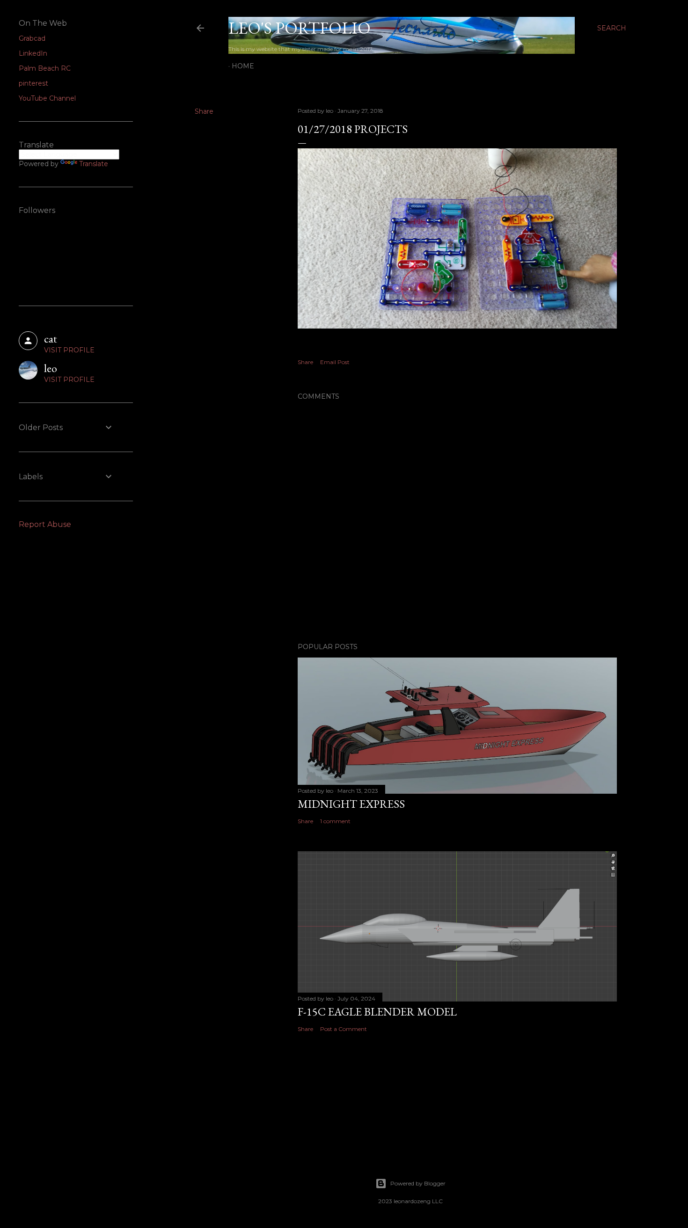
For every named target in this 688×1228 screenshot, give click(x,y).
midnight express (351, 804)
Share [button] (204, 111)
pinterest (33, 83)
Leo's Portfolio (299, 28)
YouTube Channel (47, 98)
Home (243, 66)
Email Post (335, 361)
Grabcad (32, 38)
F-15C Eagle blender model (377, 1011)
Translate (93, 164)
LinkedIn (33, 53)
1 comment (335, 821)
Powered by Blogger (418, 1183)
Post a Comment (343, 1028)
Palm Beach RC (45, 68)
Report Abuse (45, 524)
